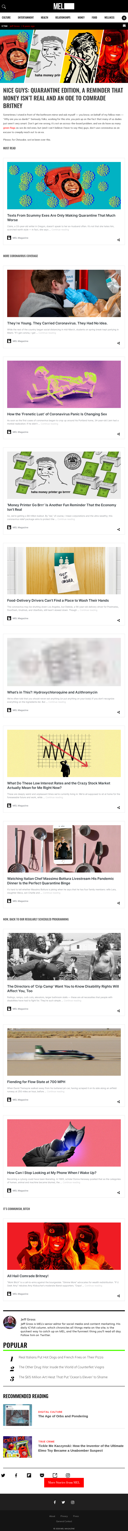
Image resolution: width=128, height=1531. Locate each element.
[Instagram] (68, 1475)
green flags (9, 127)
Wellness (109, 17)
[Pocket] (42, 1475)
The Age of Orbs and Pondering (63, 1416)
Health (44, 17)
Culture (6, 17)
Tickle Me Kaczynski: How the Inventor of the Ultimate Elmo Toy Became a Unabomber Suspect (81, 1448)
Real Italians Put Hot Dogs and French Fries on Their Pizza (61, 1357)
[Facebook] (16, 1475)
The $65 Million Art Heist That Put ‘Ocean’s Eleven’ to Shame (63, 1377)
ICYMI (4, 26)
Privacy (64, 1516)
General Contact (64, 1521)
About (52, 1516)
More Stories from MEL (64, 1482)
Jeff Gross (15, 26)
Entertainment (26, 17)
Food (94, 17)
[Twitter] (3, 1475)
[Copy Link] (55, 1475)
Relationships (62, 17)
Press (76, 1516)
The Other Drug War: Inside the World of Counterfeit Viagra (61, 1367)
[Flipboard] (29, 1475)
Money (81, 17)
